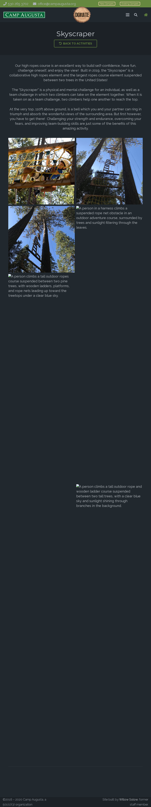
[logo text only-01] (24, 15)
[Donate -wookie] (82, 14)
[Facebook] (70, 802)
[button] (127, 15)
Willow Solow (128, 799)
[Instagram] (80, 802)
